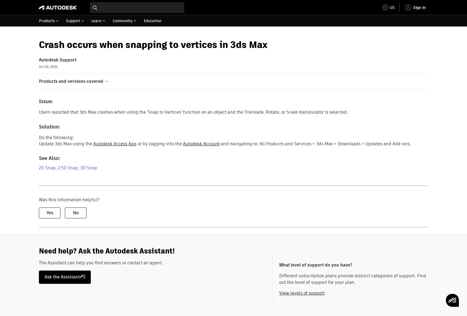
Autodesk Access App (114, 144)
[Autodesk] (58, 7)
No (76, 213)
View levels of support (302, 293)
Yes (49, 213)
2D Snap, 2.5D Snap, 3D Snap (68, 168)
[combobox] (137, 7)
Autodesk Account (201, 144)
